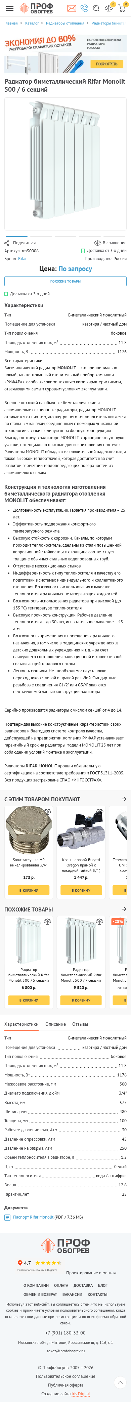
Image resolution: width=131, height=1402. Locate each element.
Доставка (83, 1285)
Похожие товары (65, 281)
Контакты (97, 1294)
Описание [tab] (55, 1024)
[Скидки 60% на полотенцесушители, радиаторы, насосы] (65, 54)
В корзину (28, 890)
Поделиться (24, 243)
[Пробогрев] (65, 1245)
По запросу (75, 268)
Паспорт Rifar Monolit (33, 1217)
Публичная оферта (65, 1385)
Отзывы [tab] (80, 1024)
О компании (36, 1285)
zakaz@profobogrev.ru (66, 1350)
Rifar (22, 258)
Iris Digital (81, 1394)
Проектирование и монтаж (91, 1273)
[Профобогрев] (36, 8)
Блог (102, 1285)
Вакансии (72, 1294)
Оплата (61, 1285)
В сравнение (115, 243)
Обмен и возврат (40, 1294)
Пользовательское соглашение (65, 1376)
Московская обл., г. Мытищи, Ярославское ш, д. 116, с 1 (65, 1342)
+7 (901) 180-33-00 (65, 1333)
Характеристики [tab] (21, 1024)
